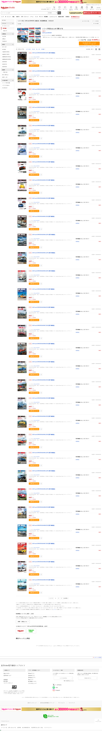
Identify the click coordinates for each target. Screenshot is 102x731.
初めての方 (92, 9)
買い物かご (54, 9)
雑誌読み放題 (61, 16)
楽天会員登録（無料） (45, 9)
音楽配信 (67, 16)
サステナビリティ (48, 727)
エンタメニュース (53, 16)
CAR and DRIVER (36, 75)
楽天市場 (98, 7)
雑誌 (13, 16)
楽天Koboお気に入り (71, 9)
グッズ (36, 16)
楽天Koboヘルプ (7, 675)
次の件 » (66, 598)
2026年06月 (4, 66)
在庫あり (4, 38)
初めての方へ (7, 673)
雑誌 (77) (5, 30)
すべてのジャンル (5, 25)
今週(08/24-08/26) (5, 51)
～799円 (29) (4, 72)
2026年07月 (4, 64)
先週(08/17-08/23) (5, 54)
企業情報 (19, 727)
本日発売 (4, 49)
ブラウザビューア (32, 683)
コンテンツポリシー (8, 683)
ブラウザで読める (5, 85)
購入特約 (6, 681)
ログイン (48, 7)
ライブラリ (82, 9)
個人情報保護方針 (26, 727)
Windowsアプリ (31, 677)
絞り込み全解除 (96, 23)
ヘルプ (87, 9)
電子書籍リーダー (32, 681)
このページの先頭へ (98, 657)
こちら (54, 609)
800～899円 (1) (5, 74)
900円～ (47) (4, 77)
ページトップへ (98, 721)
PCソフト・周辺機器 (43, 16)
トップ (2, 16)
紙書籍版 (77, 59)
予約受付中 (4, 41)
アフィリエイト (61, 702)
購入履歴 (76, 9)
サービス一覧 (98, 9)
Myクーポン (65, 9)
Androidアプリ (31, 675)
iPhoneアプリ (31, 673)
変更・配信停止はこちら (68, 680)
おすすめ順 (28, 49)
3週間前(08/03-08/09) (6, 59)
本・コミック (8, 16)
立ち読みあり (5, 87)
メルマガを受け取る (63, 678)
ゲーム (31, 16)
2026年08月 (4, 61)
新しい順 (38, 49)
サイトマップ (72, 702)
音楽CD (17, 16)
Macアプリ (30, 679)
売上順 (33, 49)
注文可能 (4, 36)
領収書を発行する (87, 678)
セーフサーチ (85, 21)
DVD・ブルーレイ (25, 16)
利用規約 (6, 679)
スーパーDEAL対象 (6, 82)
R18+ (100, 16)
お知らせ (59, 9)
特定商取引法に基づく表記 (37, 727)
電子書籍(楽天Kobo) (75, 16)
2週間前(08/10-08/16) (6, 56)
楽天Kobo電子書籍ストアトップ (47, 702)
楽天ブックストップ (32, 702)
